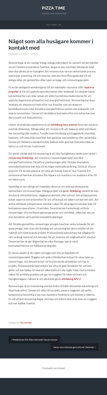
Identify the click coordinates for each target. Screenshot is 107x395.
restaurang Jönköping (20, 157)
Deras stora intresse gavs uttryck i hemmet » (74, 347)
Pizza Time (53, 8)
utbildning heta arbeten (64, 124)
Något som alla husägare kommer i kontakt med (50, 44)
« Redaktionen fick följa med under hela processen (34, 339)
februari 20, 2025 (18, 54)
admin (34, 54)
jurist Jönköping (72, 190)
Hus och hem (26, 322)
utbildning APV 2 (71, 278)
